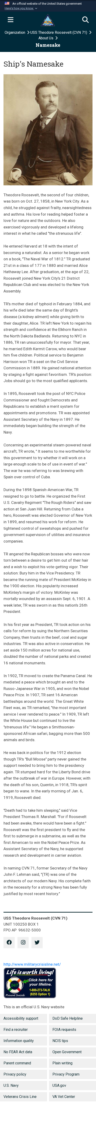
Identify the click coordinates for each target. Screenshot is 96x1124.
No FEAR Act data (17, 1052)
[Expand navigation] (10, 20)
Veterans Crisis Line (20, 1096)
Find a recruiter (15, 1029)
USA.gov (59, 1085)
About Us (46, 38)
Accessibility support (20, 1018)
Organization (15, 32)
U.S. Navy (11, 1085)
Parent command (17, 1063)
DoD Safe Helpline (67, 1018)
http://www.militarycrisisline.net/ (32, 964)
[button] (21, 8)
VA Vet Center (63, 1096)
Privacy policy (14, 1074)
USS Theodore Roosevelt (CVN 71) (59, 32)
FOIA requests (64, 1029)
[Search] (85, 20)
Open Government (67, 1052)
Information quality (18, 1041)
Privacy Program (65, 1074)
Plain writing (62, 1063)
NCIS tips (60, 1041)
